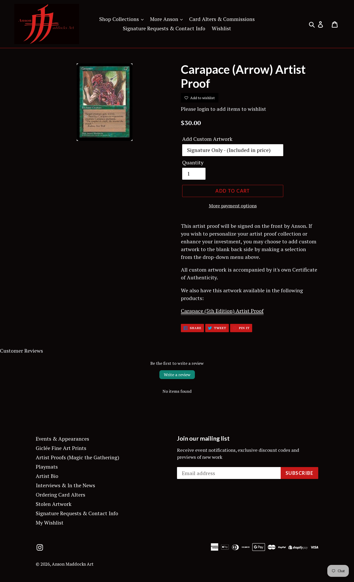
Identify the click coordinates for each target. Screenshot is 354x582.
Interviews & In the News (65, 485)
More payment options (233, 205)
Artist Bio (47, 475)
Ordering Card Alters (60, 494)
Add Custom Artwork (207, 138)
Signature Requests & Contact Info (164, 28)
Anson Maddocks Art (73, 564)
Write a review (177, 374)
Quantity (192, 162)
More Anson (165, 19)
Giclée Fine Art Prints (61, 448)
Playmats (47, 466)
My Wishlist (49, 522)
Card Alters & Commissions (222, 19)
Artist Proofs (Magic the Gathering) (77, 457)
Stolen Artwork (54, 503)
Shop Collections (119, 19)
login (203, 108)
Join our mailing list (203, 438)
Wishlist (221, 28)
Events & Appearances (62, 438)
